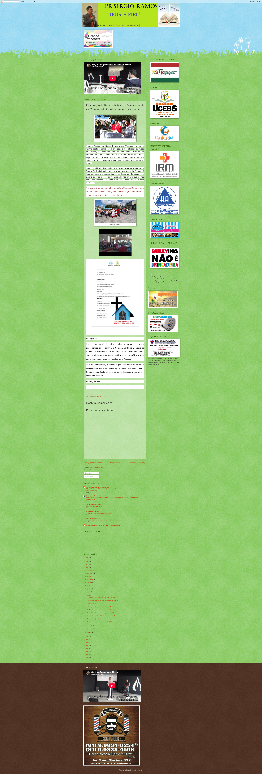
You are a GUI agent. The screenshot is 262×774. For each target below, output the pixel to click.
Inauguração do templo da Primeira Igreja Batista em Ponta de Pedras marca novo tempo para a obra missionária (112, 498)
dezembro (90, 570)
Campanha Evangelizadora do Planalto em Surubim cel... (103, 601)
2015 (87, 645)
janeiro (89, 632)
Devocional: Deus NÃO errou (94, 506)
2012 (87, 655)
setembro (90, 579)
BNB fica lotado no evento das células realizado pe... (101, 610)
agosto (89, 582)
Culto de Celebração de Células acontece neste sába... (102, 616)
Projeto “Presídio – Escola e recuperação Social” (100, 613)
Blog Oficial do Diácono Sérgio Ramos (97, 487)
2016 (87, 642)
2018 (87, 636)
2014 (87, 649)
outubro (89, 576)
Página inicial (115, 462)
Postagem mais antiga (137, 462)
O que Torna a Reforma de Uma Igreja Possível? (99, 513)
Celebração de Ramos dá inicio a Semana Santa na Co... (102, 607)
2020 (87, 564)
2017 (87, 639)
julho (89, 586)
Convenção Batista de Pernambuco (96, 496)
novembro (90, 573)
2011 (87, 658)
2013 (87, 652)
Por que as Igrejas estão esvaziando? (97, 619)
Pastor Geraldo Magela (93, 518)
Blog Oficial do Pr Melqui (93, 504)
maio (89, 592)
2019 (87, 567)
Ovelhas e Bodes (91, 604)
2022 (87, 558)
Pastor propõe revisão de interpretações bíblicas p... (101, 622)
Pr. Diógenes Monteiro (92, 511)
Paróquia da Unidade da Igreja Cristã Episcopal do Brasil (103, 525)
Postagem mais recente (93, 462)
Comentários (89, 477)
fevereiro (90, 629)
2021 (87, 561)
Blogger (140, 770)
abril (88, 595)
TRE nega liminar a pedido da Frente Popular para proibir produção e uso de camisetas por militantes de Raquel (110, 489)
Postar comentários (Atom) (96, 467)
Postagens (89, 473)
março (89, 626)
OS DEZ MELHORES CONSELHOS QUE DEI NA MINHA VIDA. (103, 520)
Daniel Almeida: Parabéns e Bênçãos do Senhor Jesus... (102, 598)
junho (89, 589)
